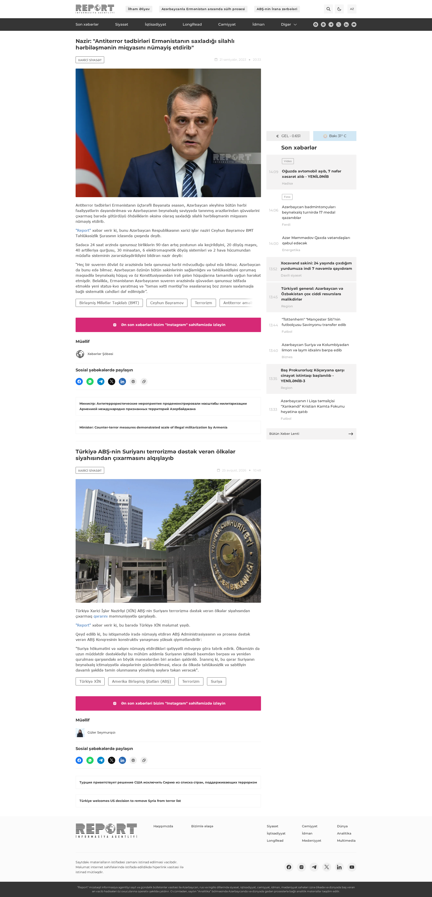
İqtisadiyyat (276, 833)
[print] (133, 381)
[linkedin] (346, 24)
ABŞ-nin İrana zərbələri (277, 9)
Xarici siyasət (90, 60)
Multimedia (346, 841)
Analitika (344, 833)
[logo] (95, 8)
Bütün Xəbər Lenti (284, 434)
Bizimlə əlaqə (202, 826)
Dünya (342, 826)
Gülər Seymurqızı (101, 732)
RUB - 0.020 (291, 136)
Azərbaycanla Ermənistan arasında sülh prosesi (203, 9)
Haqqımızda (163, 826)
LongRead (275, 841)
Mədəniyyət (311, 841)
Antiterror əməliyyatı (242, 303)
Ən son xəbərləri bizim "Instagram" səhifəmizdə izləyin (173, 325)
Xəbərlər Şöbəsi (100, 354)
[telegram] (330, 24)
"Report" (83, 230)
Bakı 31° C (337, 136)
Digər (286, 24)
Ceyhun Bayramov (167, 303)
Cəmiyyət (309, 826)
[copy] (144, 381)
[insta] (323, 24)
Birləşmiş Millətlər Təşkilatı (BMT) (109, 303)
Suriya (216, 681)
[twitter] (338, 24)
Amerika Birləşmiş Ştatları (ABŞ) (141, 681)
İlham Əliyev (139, 9)
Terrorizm (203, 303)
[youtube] (353, 24)
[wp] (90, 381)
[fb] (315, 24)
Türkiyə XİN (90, 681)
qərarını (101, 616)
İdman (307, 833)
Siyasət (272, 826)
